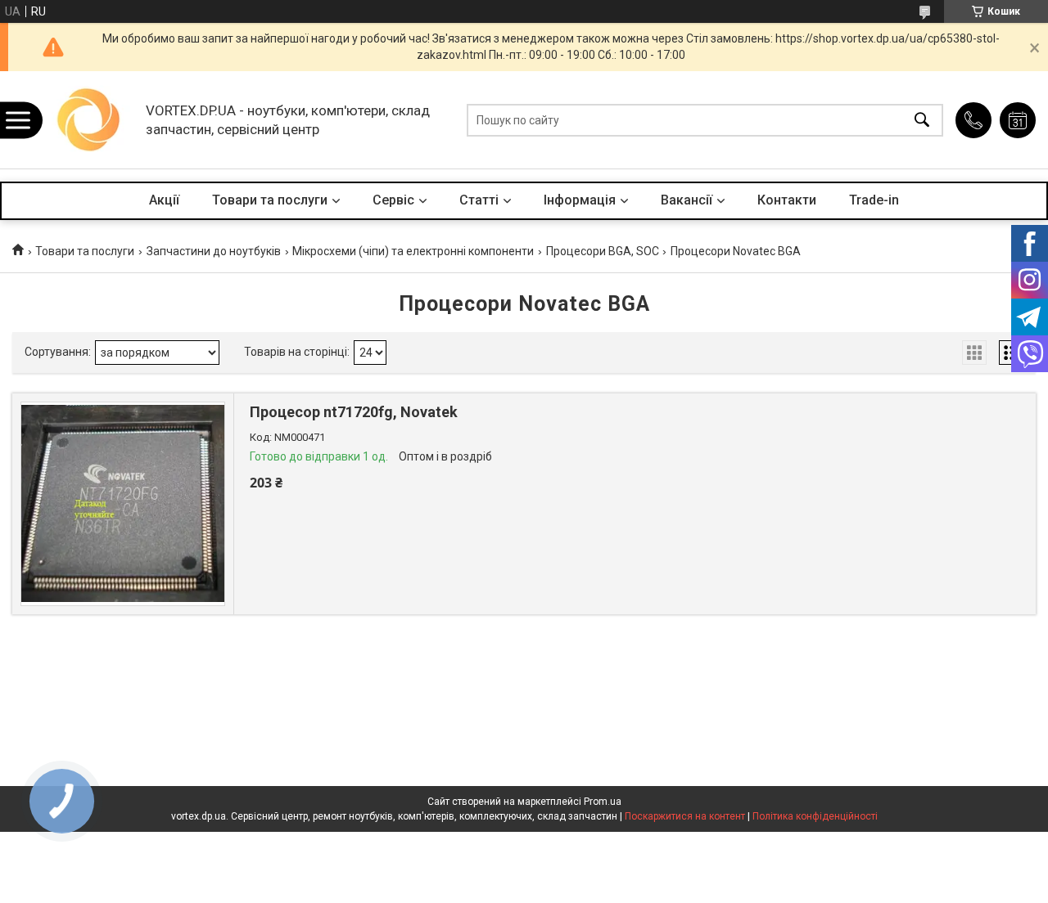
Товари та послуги (270, 200)
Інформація (580, 200)
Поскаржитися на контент (685, 816)
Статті (479, 200)
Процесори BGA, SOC (602, 251)
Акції (164, 200)
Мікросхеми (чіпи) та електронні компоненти (413, 251)
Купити (339, 542)
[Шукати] (922, 120)
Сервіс (393, 200)
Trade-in (874, 200)
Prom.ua (602, 801)
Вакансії (686, 200)
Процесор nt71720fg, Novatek (354, 411)
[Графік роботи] (1018, 120)
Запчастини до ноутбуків (214, 251)
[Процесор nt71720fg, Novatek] (122, 504)
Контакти (786, 200)
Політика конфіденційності (815, 816)
